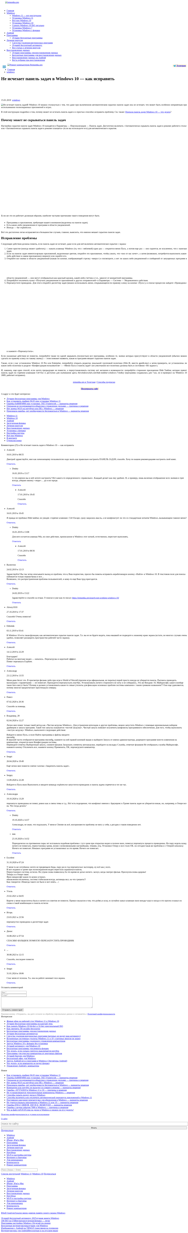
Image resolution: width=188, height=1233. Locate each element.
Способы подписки (106, 382)
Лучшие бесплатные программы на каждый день (30, 1023)
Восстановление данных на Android (29, 57)
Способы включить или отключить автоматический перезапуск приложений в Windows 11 (49, 1097)
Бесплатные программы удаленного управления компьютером (36, 1041)
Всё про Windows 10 (21, 20)
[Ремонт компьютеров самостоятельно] (18, 3)
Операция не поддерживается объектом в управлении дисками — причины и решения (47, 406)
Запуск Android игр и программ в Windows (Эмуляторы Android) (37, 1061)
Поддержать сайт (89, 389)
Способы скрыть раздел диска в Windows (26, 1095)
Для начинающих (15, 1160)
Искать (94, 1128)
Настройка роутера (15, 433)
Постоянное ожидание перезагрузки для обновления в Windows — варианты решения (47, 1100)
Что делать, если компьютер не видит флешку (28, 1063)
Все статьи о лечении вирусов (26, 48)
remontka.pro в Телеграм (84, 382)
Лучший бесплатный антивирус (27, 45)
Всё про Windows (15, 435)
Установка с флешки (16, 430)
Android (10, 33)
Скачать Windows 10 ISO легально (28, 25)
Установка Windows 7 (22, 28)
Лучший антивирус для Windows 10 (23, 1046)
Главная (10, 10)
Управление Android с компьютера (23, 1066)
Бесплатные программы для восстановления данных (37, 55)
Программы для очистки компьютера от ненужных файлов (34, 1053)
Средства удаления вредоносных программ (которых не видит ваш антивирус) (44, 1036)
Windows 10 (12, 418)
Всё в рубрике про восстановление (28, 60)
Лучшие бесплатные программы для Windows (28, 398)
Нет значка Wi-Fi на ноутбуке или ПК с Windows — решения (35, 408)
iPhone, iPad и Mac (15, 1140)
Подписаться (7, 1130)
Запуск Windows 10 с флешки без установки (27, 1043)
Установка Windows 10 (22, 23)
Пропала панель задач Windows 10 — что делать (147, 112)
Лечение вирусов (15, 40)
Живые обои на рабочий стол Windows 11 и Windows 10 (33, 1021)
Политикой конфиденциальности (101, 1014)
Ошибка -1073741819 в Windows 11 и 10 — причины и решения (37, 1090)
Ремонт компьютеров (17, 1165)
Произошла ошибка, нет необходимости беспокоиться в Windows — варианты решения (48, 411)
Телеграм (181, 65)
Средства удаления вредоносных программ (32, 43)
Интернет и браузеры (17, 1157)
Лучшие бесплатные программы (27, 38)
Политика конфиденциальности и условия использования (25, 1114)
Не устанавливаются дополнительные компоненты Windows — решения (41, 1092)
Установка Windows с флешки (26, 30)
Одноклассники (14, 440)
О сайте (4, 1119)
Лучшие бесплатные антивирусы (22, 1033)
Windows (11, 13)
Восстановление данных (18, 50)
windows (16, 100)
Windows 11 (12, 416)
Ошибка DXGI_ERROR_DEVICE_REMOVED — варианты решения (39, 1105)
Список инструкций (10, 1174)
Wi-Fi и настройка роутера (19, 1155)
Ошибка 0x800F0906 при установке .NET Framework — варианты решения (42, 403)
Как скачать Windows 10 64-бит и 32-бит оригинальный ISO (35, 1026)
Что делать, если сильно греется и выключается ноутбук (33, 1051)
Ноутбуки (11, 1152)
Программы (12, 35)
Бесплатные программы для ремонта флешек (28, 1048)
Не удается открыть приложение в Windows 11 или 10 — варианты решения (42, 1102)
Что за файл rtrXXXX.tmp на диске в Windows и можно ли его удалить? (40, 1110)
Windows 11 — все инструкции (26, 15)
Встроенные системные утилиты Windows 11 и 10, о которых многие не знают (44, 1038)
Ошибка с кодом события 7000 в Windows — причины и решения (37, 1107)
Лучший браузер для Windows (21, 1056)
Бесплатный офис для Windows (21, 1058)
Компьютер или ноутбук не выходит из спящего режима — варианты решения (44, 1087)
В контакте (12, 438)
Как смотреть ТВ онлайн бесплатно (23, 1028)
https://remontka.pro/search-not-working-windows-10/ (95, 598)
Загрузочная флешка (16, 423)
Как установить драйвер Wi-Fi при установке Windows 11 (34, 401)
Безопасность (13, 1162)
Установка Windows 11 (22, 18)
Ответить (11, 464)
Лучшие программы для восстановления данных (35, 53)
